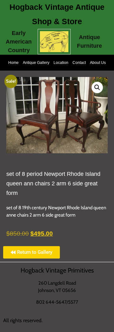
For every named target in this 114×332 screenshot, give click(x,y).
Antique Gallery (36, 62)
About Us (98, 62)
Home (13, 62)
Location (61, 62)
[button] (97, 87)
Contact (79, 62)
